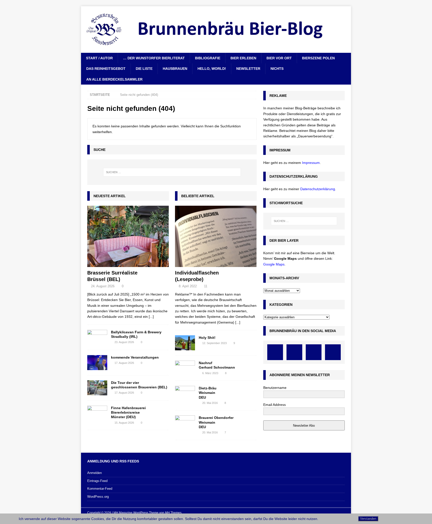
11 (205, 286)
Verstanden (368, 518)
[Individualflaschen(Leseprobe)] (216, 236)
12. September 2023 (214, 343)
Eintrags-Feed (97, 481)
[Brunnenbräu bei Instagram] (294, 352)
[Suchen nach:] (172, 172)
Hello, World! (212, 69)
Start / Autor (99, 58)
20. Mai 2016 (210, 402)
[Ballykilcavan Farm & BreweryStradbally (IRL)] (97, 337)
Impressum (311, 163)
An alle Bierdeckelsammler (114, 79)
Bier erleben (243, 58)
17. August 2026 (124, 362)
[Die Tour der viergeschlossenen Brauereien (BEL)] (97, 387)
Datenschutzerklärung (317, 189)
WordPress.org (98, 496)
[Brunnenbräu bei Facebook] (275, 352)
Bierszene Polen (318, 58)
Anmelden (94, 473)
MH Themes (173, 512)
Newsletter (248, 69)
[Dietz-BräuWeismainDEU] (185, 393)
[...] (151, 317)
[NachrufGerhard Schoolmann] (185, 368)
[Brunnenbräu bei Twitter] (314, 352)
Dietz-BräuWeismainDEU (207, 392)
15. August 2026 (124, 422)
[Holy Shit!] (185, 342)
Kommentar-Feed (99, 488)
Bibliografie (207, 58)
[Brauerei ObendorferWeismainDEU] (185, 422)
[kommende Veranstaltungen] (97, 362)
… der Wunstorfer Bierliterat (154, 58)
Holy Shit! (207, 338)
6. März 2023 (210, 373)
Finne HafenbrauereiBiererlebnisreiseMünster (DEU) (128, 412)
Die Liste (144, 69)
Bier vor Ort (279, 58)
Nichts (277, 69)
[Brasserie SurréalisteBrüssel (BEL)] (128, 236)
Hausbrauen (175, 69)
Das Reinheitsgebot (106, 69)
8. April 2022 (188, 286)
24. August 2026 (102, 286)
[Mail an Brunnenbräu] (333, 352)
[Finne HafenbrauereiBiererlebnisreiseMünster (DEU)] (97, 413)
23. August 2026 (124, 342)
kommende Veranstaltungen (135, 357)
